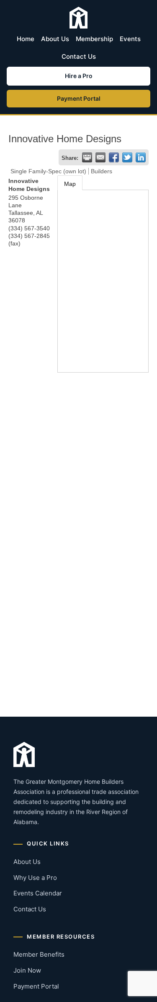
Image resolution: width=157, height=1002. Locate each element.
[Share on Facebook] (114, 157)
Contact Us (79, 56)
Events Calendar (37, 893)
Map (70, 183)
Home (25, 39)
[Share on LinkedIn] (141, 157)
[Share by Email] (100, 157)
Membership (94, 39)
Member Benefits (38, 954)
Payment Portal (78, 98)
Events (130, 39)
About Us (55, 39)
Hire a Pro (79, 75)
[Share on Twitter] (127, 157)
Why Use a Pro (35, 878)
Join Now (27, 970)
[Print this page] (87, 157)
